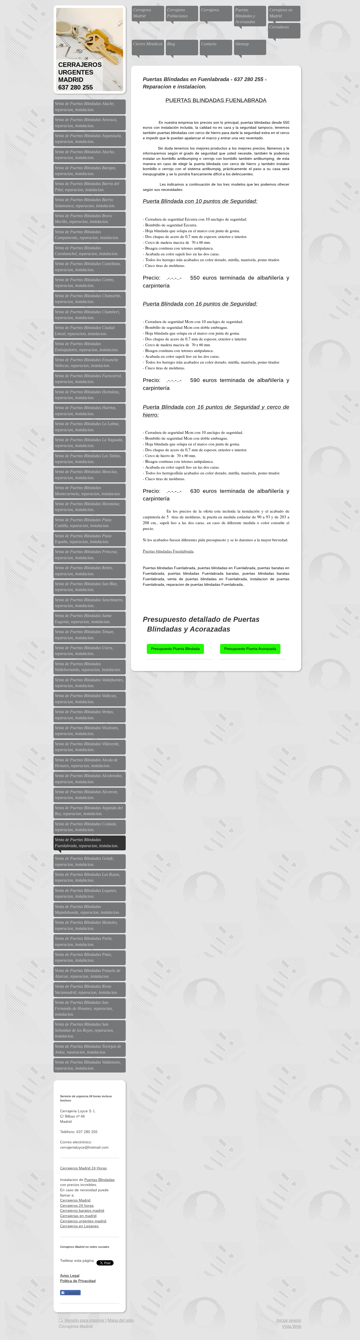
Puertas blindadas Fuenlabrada (168, 551)
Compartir (72, 1293)
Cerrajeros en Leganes (79, 1226)
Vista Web (291, 1326)
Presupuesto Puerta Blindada (175, 649)
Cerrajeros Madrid (75, 1200)
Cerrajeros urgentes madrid (83, 1221)
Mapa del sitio (121, 1320)
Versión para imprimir (84, 1320)
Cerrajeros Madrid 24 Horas (83, 1168)
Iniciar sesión (288, 1320)
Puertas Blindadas (99, 1180)
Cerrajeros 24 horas (77, 1205)
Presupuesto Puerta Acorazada (250, 649)
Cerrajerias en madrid (78, 1216)
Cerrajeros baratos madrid (82, 1210)
